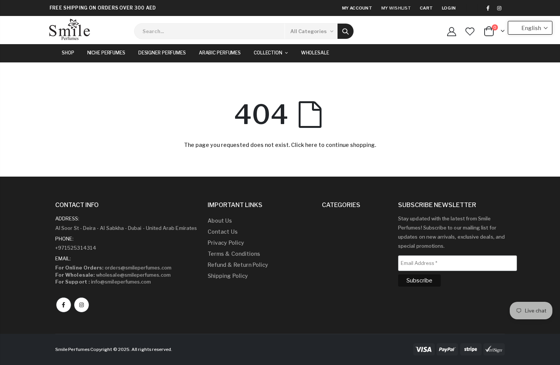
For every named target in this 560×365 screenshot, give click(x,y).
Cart (426, 8)
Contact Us (223, 231)
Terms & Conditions (234, 253)
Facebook (63, 304)
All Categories (308, 31)
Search (346, 31)
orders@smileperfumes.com (113, 268)
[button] (530, 27)
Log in (449, 8)
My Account (357, 8)
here (311, 145)
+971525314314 (75, 248)
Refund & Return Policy (238, 264)
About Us (220, 220)
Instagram (81, 304)
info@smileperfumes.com (103, 282)
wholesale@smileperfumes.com (113, 275)
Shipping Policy (228, 276)
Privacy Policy (226, 242)
